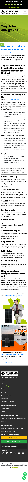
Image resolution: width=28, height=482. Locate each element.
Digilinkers (15, 467)
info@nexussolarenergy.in (14, 1)
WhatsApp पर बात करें (14, 441)
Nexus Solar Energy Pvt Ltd (14, 99)
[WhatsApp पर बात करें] (25, 474)
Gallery (3, 389)
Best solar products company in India (13, 48)
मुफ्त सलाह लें (14, 437)
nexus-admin (20, 52)
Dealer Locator (5, 408)
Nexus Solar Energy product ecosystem (12, 354)
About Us (3, 380)
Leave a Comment (6, 363)
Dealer (3, 411)
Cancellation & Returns (7, 401)
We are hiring (5, 386)
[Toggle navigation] (25, 12)
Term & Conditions (6, 396)
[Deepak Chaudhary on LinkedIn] (15, 454)
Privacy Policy (4, 398)
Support (3, 383)
